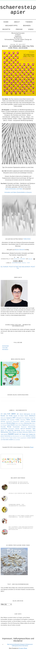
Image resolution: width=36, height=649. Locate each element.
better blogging (29, 434)
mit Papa (3, 437)
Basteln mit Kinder (7, 415)
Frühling (17, 419)
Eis (34, 417)
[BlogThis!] (16, 261)
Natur (30, 423)
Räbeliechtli (23, 426)
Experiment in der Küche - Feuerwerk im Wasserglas (19, 482)
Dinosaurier (19, 417)
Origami (9, 425)
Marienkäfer (3, 423)
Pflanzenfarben (31, 425)
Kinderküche (9, 421)
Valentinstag (17, 430)
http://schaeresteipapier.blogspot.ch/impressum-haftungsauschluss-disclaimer (20, 645)
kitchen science (30, 436)
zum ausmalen (16, 439)
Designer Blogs (23, 648)
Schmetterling (4, 428)
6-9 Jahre (12, 414)
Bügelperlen (9, 417)
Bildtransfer (3, 417)
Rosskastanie (16, 426)
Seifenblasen (11, 428)
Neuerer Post (28, 266)
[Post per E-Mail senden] (34, 258)
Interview (3, 421)
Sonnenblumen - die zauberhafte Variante (17, 505)
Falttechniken (27, 239)
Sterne (2, 430)
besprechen (16, 262)
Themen (29, 22)
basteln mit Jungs (19, 434)
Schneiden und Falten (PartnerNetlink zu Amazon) (18, 192)
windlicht (11, 439)
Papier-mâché (18, 425)
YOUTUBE (5, 347)
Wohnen (27, 25)
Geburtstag (22, 419)
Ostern (13, 425)
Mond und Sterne (19, 423)
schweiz (29, 437)
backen (6, 434)
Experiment (3, 419)
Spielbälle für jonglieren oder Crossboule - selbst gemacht (21, 516)
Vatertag (23, 430)
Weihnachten (4, 432)
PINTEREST (5, 349)
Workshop (25, 432)
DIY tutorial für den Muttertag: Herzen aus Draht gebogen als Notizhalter (21, 528)
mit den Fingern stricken (11, 437)
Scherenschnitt (31, 426)
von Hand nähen (5, 439)
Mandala (33, 421)
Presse (19, 29)
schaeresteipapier (18, 10)
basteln (11, 434)
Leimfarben (27, 421)
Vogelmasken (29, 430)
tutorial (33, 437)
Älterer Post (7, 266)
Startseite (18, 267)
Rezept (9, 426)
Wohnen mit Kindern (17, 432)
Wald (34, 430)
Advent (21, 414)
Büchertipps (12, 25)
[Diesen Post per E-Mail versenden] (14, 261)
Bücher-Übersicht (19, 249)
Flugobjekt (12, 419)
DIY (14, 418)
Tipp (28, 262)
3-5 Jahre (4, 414)
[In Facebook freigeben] (20, 261)
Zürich (30, 432)
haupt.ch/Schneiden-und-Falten (13, 189)
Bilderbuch (32, 415)
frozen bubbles (23, 436)
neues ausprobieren (21, 437)
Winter (10, 432)
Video (31, 29)
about (17, 22)
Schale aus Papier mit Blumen (20, 493)
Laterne (22, 421)
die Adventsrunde (15, 436)
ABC (18, 414)
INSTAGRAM (5, 346)
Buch (24, 262)
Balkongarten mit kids (29, 414)
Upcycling (10, 430)
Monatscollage (10, 423)
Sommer (17, 428)
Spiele (33, 428)
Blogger (32, 447)
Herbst (28, 419)
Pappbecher (25, 425)
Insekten (33, 419)
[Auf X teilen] (18, 261)
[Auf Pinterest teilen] (22, 261)
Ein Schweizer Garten (27, 417)
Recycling (3, 426)
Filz (8, 419)
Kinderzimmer (16, 421)
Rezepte (6, 29)
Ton (5, 430)
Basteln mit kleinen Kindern (21, 415)
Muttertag (26, 423)
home (6, 22)
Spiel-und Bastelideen (26, 428)
